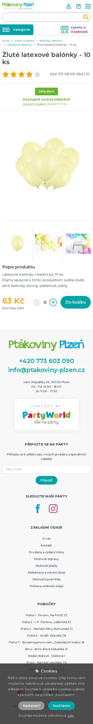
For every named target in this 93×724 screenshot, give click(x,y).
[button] (69, 6)
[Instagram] (53, 508)
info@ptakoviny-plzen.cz (46, 370)
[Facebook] (38, 508)
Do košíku (75, 302)
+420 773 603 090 (46, 361)
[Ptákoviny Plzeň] (18, 5)
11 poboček (79, 31)
